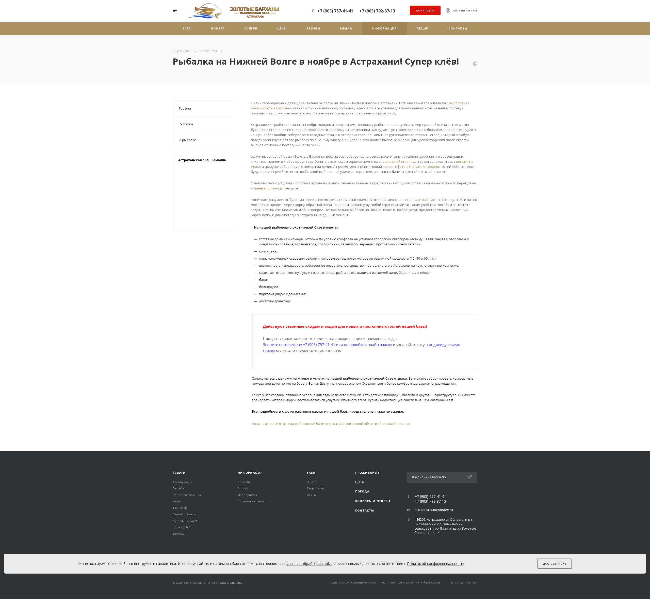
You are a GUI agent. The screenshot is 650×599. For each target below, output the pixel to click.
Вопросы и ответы (251, 501)
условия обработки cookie (310, 563)
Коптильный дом (185, 520)
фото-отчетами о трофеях (418, 166)
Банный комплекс (185, 514)
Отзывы (312, 495)
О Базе (311, 482)
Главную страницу (268, 188)
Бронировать (425, 10)
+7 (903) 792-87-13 (377, 11)
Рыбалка (186, 124)
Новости (243, 482)
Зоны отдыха (182, 527)
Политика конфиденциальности (353, 582)
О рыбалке (187, 140)
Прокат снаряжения (187, 495)
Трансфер (180, 508)
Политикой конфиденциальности (435, 563)
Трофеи (185, 108)
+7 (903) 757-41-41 (335, 11)
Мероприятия (247, 495)
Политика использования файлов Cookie (411, 582)
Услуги (179, 472)
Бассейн (178, 488)
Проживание (367, 472)
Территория (315, 488)
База (311, 472)
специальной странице (398, 161)
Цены (360, 482)
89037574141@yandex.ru (434, 509)
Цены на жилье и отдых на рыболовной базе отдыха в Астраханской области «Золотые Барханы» (331, 423)
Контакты (431, 199)
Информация (250, 472)
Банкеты (179, 533)
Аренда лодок (182, 482)
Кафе (176, 501)
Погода (242, 488)
